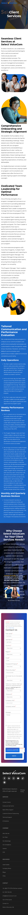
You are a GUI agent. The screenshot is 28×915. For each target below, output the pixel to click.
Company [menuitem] (5, 828)
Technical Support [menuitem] (7, 817)
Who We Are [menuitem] (6, 833)
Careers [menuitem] (5, 848)
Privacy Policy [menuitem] (22, 790)
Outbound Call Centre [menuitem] (8, 806)
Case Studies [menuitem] (6, 864)
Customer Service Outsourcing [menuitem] (11, 813)
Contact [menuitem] (5, 883)
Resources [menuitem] (6, 859)
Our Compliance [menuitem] (7, 844)
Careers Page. (11, 627)
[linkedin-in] (9, 778)
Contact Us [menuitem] (5, 903)
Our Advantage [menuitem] (7, 841)
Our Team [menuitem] (5, 837)
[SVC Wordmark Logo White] (9, 2)
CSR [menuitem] (4, 852)
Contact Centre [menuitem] (7, 802)
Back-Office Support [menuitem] (8, 809)
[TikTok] (23, 778)
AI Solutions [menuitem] (6, 821)
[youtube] (18, 778)
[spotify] (4, 782)
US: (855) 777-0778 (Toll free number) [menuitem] (12, 888)
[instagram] (13, 778)
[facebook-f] (4, 778)
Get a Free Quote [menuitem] (7, 899)
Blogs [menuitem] (4, 872)
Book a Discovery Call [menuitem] (8, 907)
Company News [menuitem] (7, 868)
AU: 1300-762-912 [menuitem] (7, 892)
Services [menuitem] (5, 797)
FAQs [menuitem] (4, 876)
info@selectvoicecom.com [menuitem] (10, 896)
